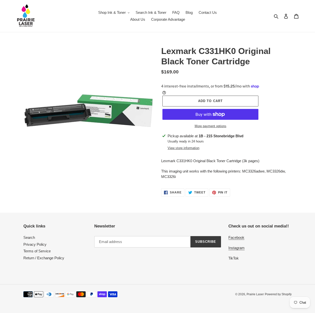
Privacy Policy (35, 244)
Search (29, 237)
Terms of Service (37, 251)
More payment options (210, 126)
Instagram (236, 248)
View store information (183, 148)
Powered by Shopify (278, 294)
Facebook (236, 237)
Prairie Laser (255, 294)
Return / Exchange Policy (43, 258)
